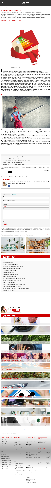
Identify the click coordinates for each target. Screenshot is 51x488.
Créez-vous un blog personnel (30, 465)
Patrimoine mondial (18, 449)
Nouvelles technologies (6, 460)
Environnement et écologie (18, 442)
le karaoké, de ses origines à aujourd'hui (10, 270)
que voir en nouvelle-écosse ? (8, 272)
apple (39, 457)
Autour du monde (5, 439)
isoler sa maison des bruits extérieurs (12, 162)
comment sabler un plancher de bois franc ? (14, 164)
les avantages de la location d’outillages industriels (16, 160)
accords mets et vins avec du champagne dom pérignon (13, 266)
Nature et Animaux (5, 441)
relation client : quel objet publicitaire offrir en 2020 (12, 286)
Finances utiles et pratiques (18, 475)
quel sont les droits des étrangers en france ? (11, 264)
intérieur (47, 462)
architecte (40, 464)
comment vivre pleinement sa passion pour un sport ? (12, 280)
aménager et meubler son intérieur (9, 250)
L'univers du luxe (18, 465)
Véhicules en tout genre (6, 462)
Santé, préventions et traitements (6, 454)
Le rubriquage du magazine (29, 468)
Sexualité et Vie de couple (18, 461)
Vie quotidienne (5, 468)
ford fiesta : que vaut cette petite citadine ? (10, 276)
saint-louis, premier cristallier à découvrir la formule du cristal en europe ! (16, 288)
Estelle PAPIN (9, 176)
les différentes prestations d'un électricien (14, 156)
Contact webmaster (42, 443)
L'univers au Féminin (19, 453)
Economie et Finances (6, 466)
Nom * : (4, 196)
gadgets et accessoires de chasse (9, 290)
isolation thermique (34, 167)
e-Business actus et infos (20, 470)
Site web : (5, 204)
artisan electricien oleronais (8, 262)
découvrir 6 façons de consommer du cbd (10, 274)
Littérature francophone (6, 445)
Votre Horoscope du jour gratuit (31, 448)
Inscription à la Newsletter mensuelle (31, 473)
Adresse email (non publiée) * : (9, 200)
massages (40, 451)
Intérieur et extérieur (6, 458)
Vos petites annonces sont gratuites (31, 452)
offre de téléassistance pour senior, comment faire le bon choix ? (14, 278)
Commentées (13, 259)
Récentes (3, 260)
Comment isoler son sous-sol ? (16, 67)
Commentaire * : (6, 208)
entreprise (40, 458)
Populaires (8, 259)
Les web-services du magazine (30, 477)
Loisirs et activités (5, 447)
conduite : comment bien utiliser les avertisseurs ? (12, 268)
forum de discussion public (33, 228)
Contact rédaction (42, 442)
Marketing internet (18, 472)
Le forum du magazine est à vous (31, 461)
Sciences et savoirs (18, 447)
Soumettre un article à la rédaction (31, 480)
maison (47, 457)
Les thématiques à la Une (32, 470)
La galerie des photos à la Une (31, 458)
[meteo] (25, 429)
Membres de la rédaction (43, 441)
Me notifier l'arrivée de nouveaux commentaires (15, 221)
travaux (44, 167)
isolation (28, 167)
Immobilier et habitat (19, 451)
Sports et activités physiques (5, 450)
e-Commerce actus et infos (18, 468)
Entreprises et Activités (6, 464)
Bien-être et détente (6, 456)
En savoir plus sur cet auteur (18, 183)
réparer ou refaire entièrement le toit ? (13, 158)
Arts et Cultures (5, 443)
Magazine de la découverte (17, 445)
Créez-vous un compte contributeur (31, 483)
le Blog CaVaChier (12, 433)
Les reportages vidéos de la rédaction (31, 455)
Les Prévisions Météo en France (31, 442)
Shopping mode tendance (19, 463)
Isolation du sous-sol (17, 128)
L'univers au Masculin (19, 455)
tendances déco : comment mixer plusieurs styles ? (37, 250)
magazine (26, 229)
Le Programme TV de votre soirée (30, 445)
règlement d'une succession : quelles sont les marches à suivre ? (14, 284)
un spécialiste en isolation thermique (26, 90)
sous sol (40, 167)
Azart (25, 3)
